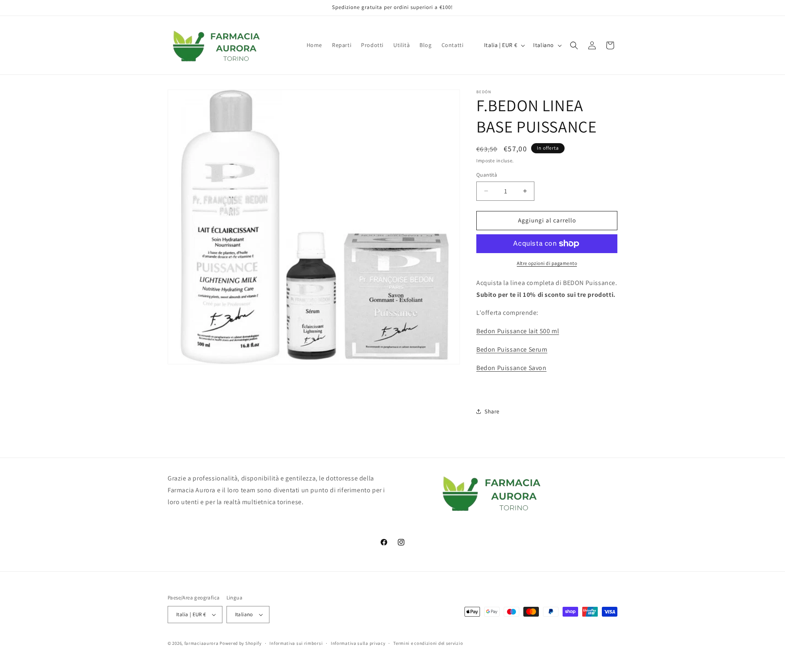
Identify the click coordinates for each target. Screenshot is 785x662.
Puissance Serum (511, 349)
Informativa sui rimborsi (296, 643)
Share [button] (492, 411)
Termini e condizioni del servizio (428, 643)
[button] (574, 45)
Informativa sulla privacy (358, 643)
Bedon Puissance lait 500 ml (517, 331)
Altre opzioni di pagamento (547, 263)
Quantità (486, 174)
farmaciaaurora (201, 643)
